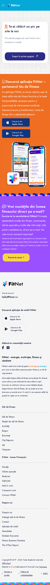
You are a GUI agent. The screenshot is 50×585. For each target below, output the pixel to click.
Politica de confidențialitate (27, 573)
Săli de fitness (8, 416)
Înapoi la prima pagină (23, 56)
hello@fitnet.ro (10, 297)
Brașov (5, 430)
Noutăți (5, 467)
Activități (5, 426)
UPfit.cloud (6, 563)
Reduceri (6, 476)
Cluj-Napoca (7, 440)
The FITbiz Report (10, 545)
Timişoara (43, 566)
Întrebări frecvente (10, 535)
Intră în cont (7, 485)
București (6, 435)
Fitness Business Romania (13, 540)
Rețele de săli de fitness (13, 421)
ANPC (45, 573)
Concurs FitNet (9, 495)
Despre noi (7, 512)
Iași (3, 444)
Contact (5, 521)
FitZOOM (6, 481)
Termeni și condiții (8, 573)
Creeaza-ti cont (9, 490)
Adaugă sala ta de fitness (13, 517)
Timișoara (6, 449)
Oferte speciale (9, 471)
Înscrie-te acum (15, 257)
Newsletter (7, 531)
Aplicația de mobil (10, 526)
